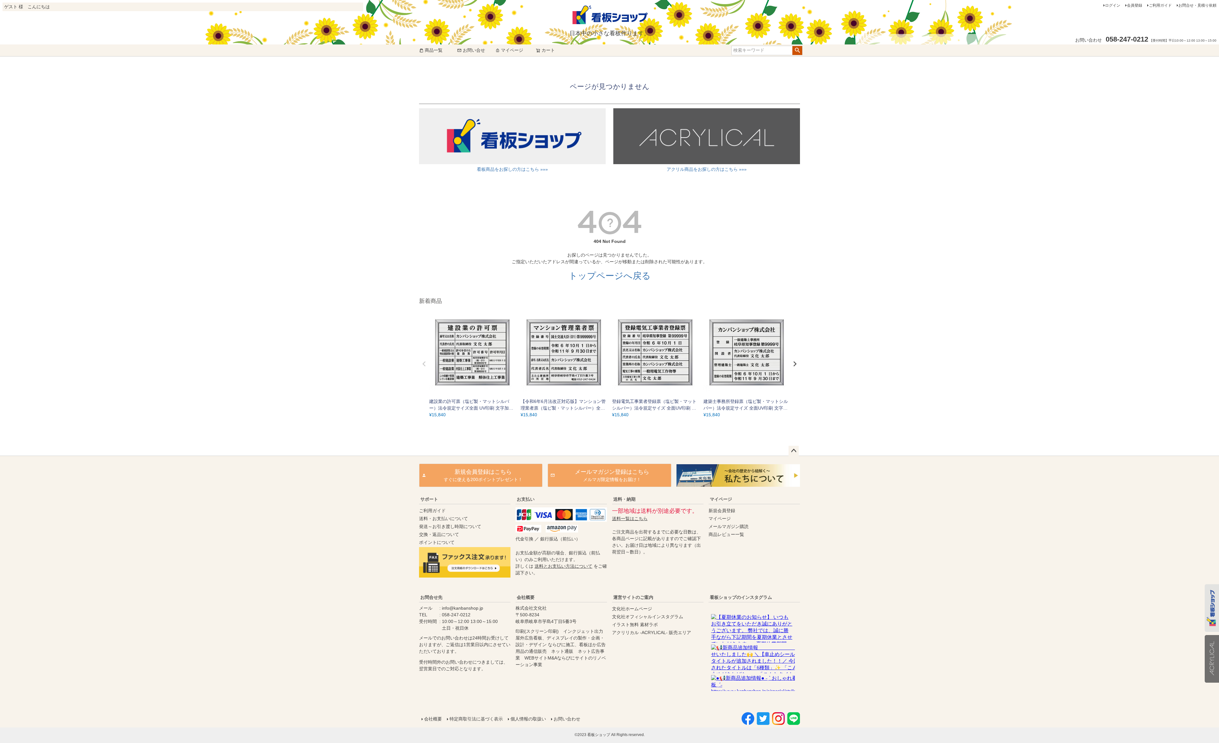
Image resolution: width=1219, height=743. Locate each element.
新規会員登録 (722, 510)
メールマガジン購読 (729, 526)
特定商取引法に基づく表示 (476, 718)
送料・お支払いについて (443, 518)
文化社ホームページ (632, 608)
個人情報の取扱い (528, 718)
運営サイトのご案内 (633, 597)
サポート (429, 499)
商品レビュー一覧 (726, 534)
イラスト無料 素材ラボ (635, 624)
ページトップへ (794, 451)
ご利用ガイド (1160, 5)
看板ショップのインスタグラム (741, 597)
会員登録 (1134, 5)
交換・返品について (439, 534)
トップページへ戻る (610, 276)
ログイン (1112, 5)
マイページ (512, 50)
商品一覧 (434, 50)
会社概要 (526, 597)
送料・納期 (624, 499)
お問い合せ (474, 50)
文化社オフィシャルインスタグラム (647, 616)
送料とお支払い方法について (563, 566)
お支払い (526, 499)
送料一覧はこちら (630, 518)
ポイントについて (437, 542)
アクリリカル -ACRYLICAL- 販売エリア (651, 632)
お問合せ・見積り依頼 (1197, 5)
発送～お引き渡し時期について (450, 526)
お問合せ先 (431, 597)
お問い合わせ (567, 718)
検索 (797, 50)
